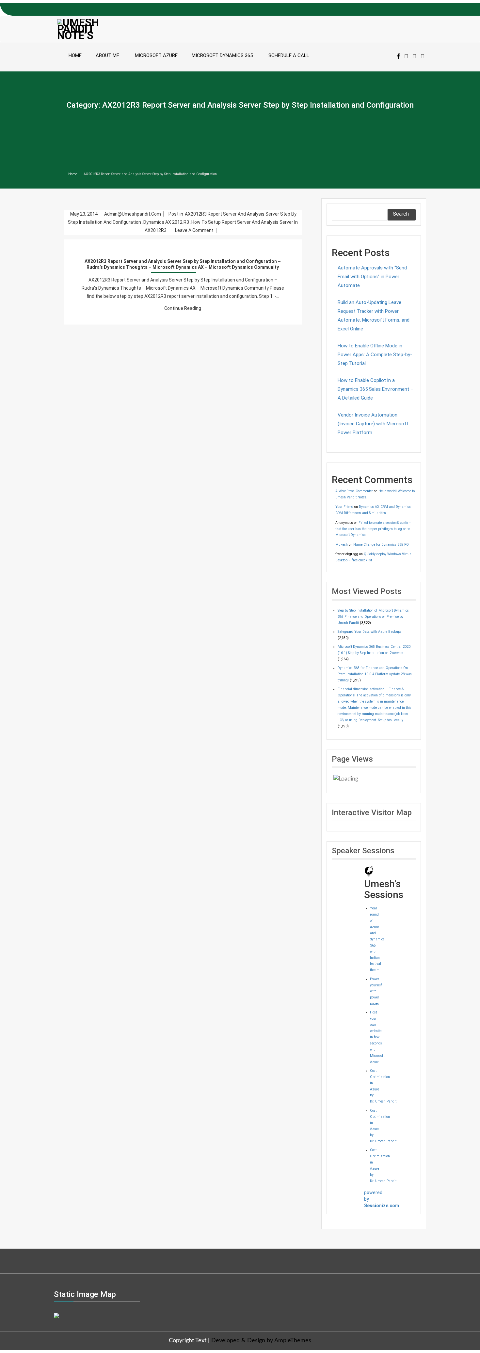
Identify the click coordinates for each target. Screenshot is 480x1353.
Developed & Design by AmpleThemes (261, 1341)
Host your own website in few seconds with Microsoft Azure (377, 1037)
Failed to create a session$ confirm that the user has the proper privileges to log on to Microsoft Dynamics (373, 529)
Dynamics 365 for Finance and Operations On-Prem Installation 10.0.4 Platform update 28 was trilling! (375, 674)
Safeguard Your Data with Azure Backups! (370, 632)
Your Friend (344, 507)
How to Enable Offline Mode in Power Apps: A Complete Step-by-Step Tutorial (375, 354)
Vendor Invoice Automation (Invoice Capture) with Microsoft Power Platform (373, 423)
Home (75, 55)
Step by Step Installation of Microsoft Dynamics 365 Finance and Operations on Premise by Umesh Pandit (373, 616)
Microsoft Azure (156, 55)
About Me (107, 55)
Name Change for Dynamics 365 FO (381, 544)
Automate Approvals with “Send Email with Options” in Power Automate (372, 276)
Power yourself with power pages (376, 991)
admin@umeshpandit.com (133, 214)
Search (401, 214)
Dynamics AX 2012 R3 (166, 222)
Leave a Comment (195, 230)
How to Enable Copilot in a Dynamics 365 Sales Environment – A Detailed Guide (375, 389)
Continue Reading (182, 308)
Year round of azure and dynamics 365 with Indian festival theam (377, 939)
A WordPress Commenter (354, 491)
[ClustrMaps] (56, 1314)
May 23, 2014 (84, 214)
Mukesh (341, 544)
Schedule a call (288, 55)
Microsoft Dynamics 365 (222, 55)
